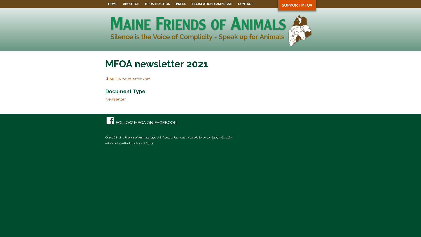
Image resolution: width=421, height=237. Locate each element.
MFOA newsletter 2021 (130, 79)
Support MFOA (297, 5)
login (150, 143)
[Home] (210, 46)
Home (112, 4)
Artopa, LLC (141, 143)
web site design (113, 143)
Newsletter (115, 99)
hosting (128, 143)
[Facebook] (142, 123)
